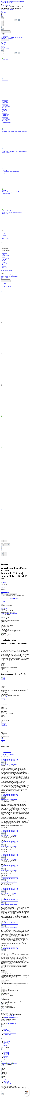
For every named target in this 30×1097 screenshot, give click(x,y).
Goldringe (4, 131)
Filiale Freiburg (7, 1041)
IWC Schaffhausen (7, 1054)
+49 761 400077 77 (5, 5)
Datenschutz (6, 1081)
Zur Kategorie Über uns (6, 270)
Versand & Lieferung (8, 1031)
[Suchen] (15, 20)
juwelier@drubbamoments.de (11, 1017)
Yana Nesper (5, 238)
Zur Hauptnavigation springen (12, 2)
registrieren (5, 36)
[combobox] (7, 20)
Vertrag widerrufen (5, 40)
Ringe (3, 129)
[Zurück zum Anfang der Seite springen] (2, 1094)
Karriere (5, 1045)
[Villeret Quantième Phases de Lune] (9, 760)
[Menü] (2, 17)
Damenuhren (6, 1053)
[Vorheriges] (2, 541)
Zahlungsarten (22, 37)
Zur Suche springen (17, 1)
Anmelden (3, 34)
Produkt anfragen (5, 592)
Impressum (6, 1082)
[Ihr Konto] (2, 29)
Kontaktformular (4, 601)
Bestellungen (4, 38)
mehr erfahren (4, 608)
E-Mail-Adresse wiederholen (7, 983)
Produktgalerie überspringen (7, 754)
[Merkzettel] (1, 27)
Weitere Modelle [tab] (7, 752)
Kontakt (5, 1029)
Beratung (5, 1042)
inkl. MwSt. (3, 587)
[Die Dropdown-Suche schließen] (19, 20)
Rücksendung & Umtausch (9, 1033)
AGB (4, 1080)
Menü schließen (6, 32)
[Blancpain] (3, 582)
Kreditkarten (10, 38)
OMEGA (5, 1056)
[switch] (26, 1093)
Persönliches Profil (9, 37)
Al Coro (4, 233)
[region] (15, 863)
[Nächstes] (5, 541)
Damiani (4, 235)
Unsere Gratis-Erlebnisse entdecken (9, 613)
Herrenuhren (6, 1052)
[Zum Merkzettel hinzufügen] (3, 762)
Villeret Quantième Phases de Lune (9, 764)
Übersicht (3, 37)
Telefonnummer (4, 985)
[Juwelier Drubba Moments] (7, 9)
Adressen (16, 37)
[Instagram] (9, 1063)
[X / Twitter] (14, 1063)
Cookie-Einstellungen (8, 1083)
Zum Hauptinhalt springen (7, 1)
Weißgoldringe (10, 131)
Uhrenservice (6, 1044)
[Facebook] (3, 1063)
